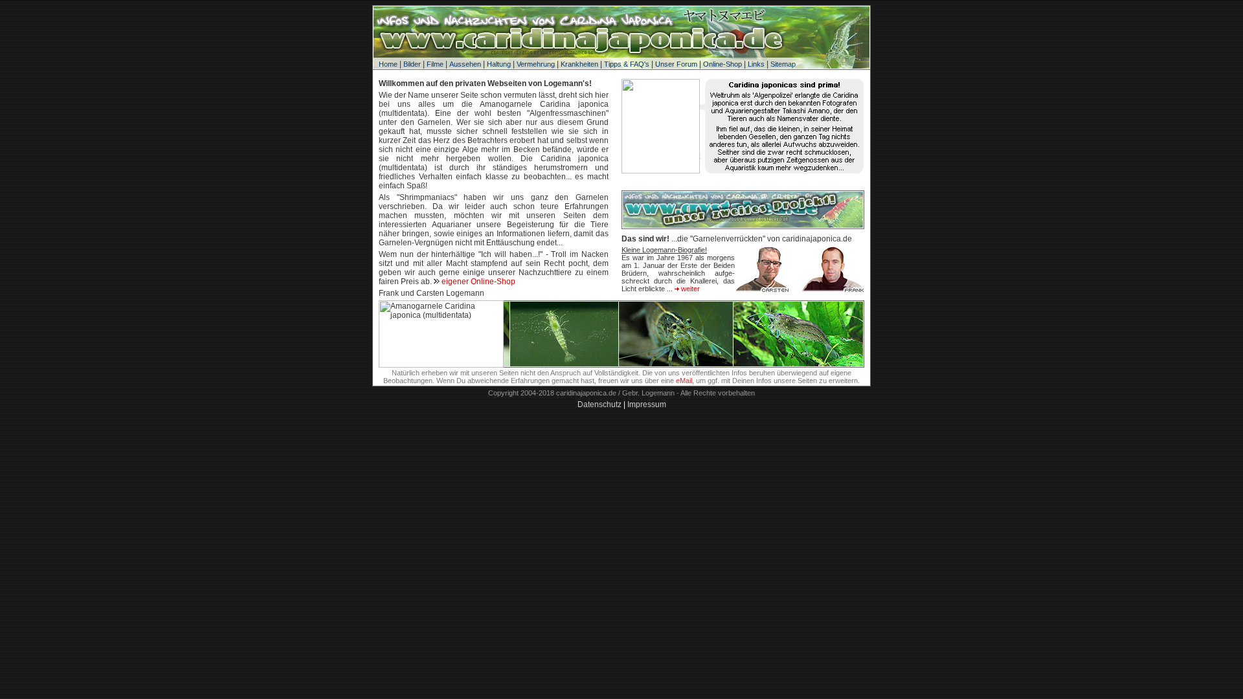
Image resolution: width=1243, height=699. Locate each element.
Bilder (412, 64)
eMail (684, 380)
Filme (435, 64)
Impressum (646, 404)
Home (388, 64)
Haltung (499, 64)
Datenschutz (599, 404)
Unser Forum (676, 64)
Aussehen (465, 64)
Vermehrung (536, 64)
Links (756, 64)
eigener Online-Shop (478, 281)
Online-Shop (722, 64)
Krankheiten (579, 64)
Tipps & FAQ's (626, 64)
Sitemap (783, 64)
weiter (689, 289)
